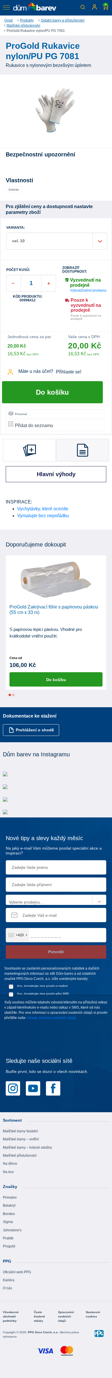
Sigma (8, 1222)
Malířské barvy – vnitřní (21, 1139)
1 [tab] (10, 695)
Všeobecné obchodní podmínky (11, 1316)
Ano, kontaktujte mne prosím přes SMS (43, 993)
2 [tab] (13, 695)
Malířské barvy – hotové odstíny (27, 1148)
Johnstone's (12, 1230)
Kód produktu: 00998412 (28, 298)
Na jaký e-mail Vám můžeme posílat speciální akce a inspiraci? (54, 850)
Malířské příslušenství (23, 26)
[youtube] (33, 1088)
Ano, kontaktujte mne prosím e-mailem (42, 985)
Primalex (10, 1197)
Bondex (9, 1214)
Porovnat (21, 414)
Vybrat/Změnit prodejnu (88, 290)
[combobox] (17, 935)
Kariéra (8, 1280)
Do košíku (52, 392)
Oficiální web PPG (17, 1272)
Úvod (8, 20)
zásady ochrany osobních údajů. (51, 1018)
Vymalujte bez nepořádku (43, 515)
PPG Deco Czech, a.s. (43, 1332)
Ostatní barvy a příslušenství (62, 20)
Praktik (8, 1238)
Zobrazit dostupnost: (74, 270)
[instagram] (13, 1088)
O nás (7, 1288)
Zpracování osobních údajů (66, 1316)
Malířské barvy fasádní (20, 1131)
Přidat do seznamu (34, 425)
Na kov (8, 1172)
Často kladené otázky (39, 1316)
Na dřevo (10, 1164)
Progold (9, 1246)
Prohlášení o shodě (35, 730)
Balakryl (9, 1205)
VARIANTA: (15, 228)
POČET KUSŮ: (18, 270)
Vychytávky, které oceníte (42, 508)
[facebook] (53, 1088)
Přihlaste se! (68, 371)
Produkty (27, 20)
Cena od (15, 658)
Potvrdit (56, 951)
